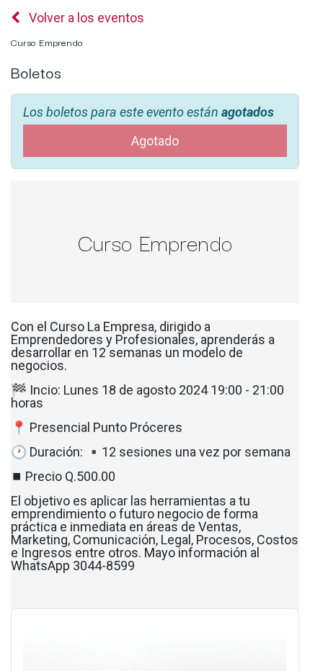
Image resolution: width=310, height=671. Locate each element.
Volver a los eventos (85, 17)
